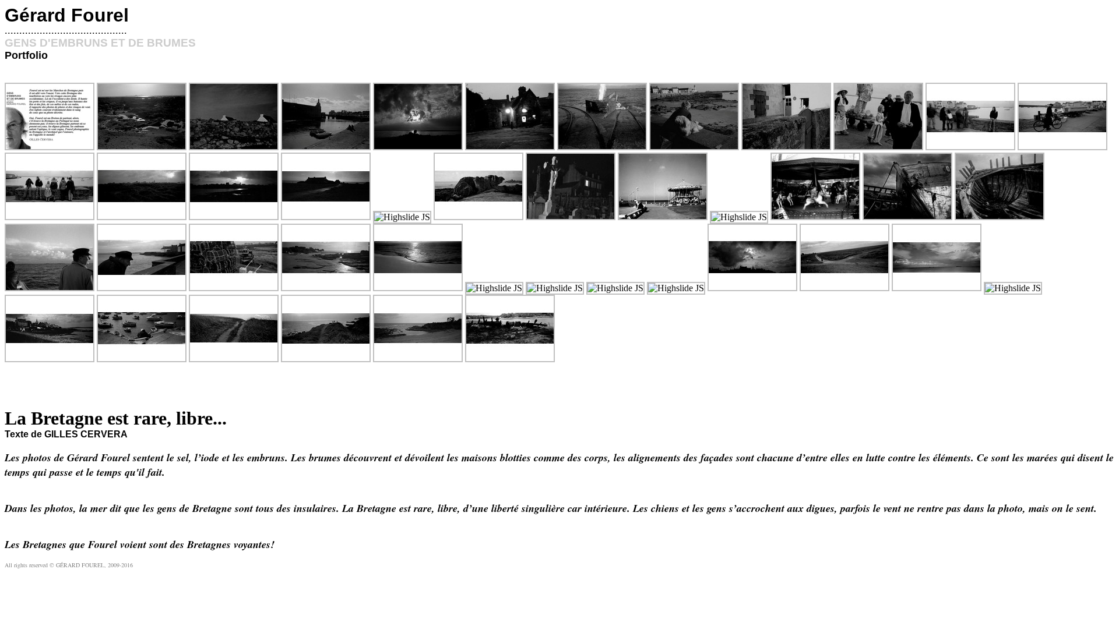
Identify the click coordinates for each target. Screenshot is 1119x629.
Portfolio (26, 55)
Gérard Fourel (67, 15)
